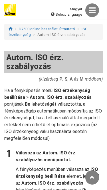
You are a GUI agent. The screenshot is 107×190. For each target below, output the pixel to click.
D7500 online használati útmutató (47, 29)
